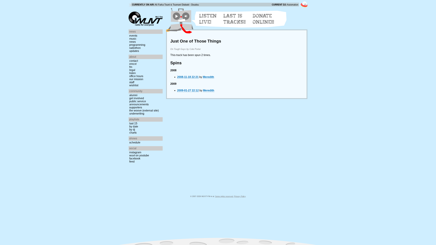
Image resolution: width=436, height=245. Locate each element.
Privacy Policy (240, 196)
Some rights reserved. (224, 196)
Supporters (135, 107)
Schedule (134, 142)
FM (130, 67)
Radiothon (135, 47)
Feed (132, 161)
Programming (137, 44)
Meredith (208, 77)
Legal (132, 70)
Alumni (133, 95)
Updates (134, 51)
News (132, 41)
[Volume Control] (186, 16)
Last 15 (133, 123)
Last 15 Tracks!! (234, 19)
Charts (133, 132)
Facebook (134, 158)
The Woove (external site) (144, 110)
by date (133, 126)
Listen (132, 73)
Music (132, 38)
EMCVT (132, 63)
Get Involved (136, 98)
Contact (133, 60)
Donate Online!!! (263, 19)
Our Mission (136, 79)
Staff (131, 82)
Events (133, 35)
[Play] (176, 16)
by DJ (132, 129)
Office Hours (136, 76)
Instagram (135, 152)
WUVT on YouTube (139, 155)
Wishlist (133, 85)
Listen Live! (208, 19)
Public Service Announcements (139, 103)
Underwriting (136, 113)
